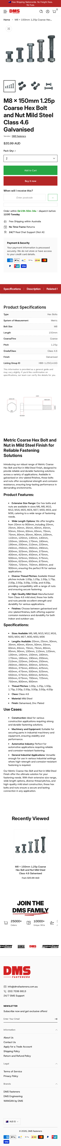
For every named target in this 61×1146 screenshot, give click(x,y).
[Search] (41, 11)
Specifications (12, 289)
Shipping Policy (12, 1051)
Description (34, 289)
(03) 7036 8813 (17, 991)
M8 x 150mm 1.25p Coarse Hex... (33, 19)
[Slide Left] (6, 3)
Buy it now (30, 181)
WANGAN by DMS (13, 1100)
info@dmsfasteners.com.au (23, 986)
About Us (8, 1037)
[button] (41, 11)
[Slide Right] (55, 3)
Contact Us (10, 1042)
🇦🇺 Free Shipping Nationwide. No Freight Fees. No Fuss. (30, 3)
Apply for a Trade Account (18, 1046)
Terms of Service (13, 1071)
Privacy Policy (11, 1076)
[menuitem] (30, 1037)
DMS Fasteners (19, 136)
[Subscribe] (55, 1018)
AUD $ (12, 1121)
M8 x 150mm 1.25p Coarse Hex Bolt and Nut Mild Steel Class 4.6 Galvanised (30, 870)
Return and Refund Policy (17, 1055)
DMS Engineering (13, 1096)
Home (7, 19)
